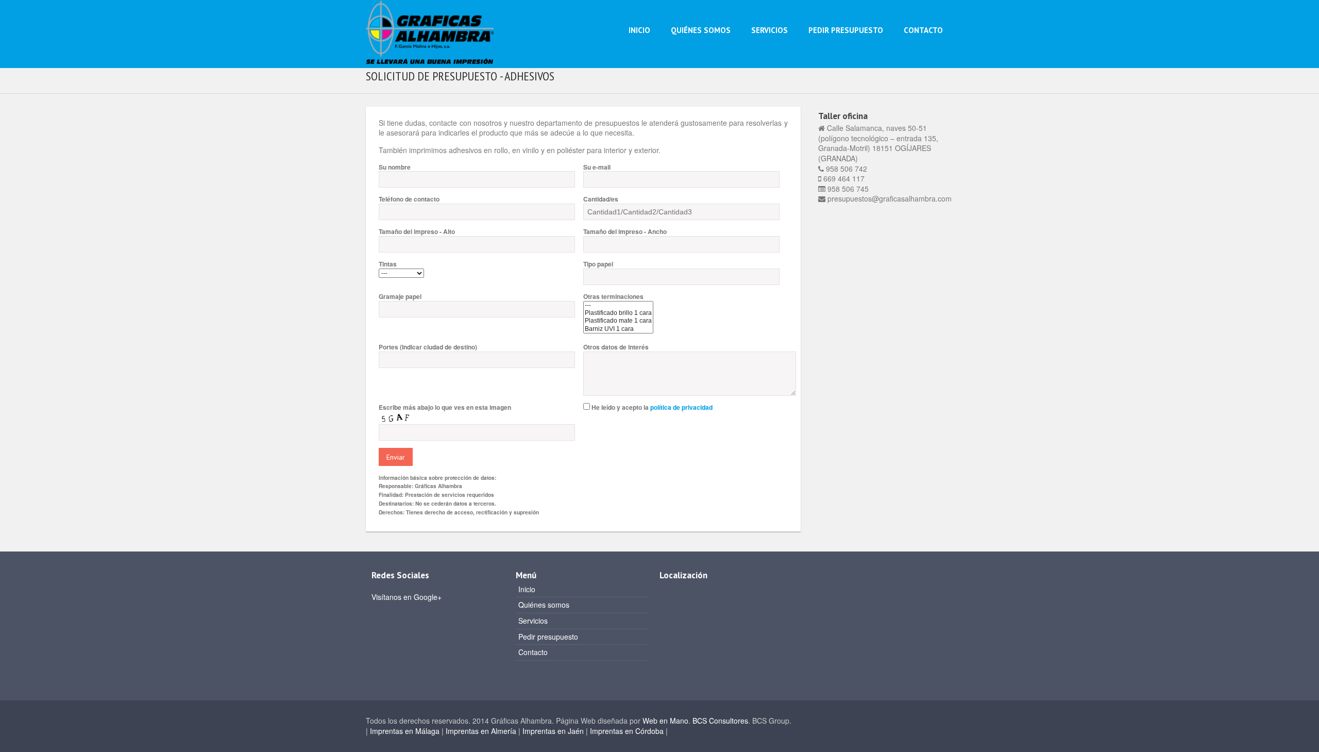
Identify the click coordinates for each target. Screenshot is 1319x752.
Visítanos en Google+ (406, 597)
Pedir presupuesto (845, 30)
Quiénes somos (701, 30)
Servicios (769, 30)
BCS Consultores (720, 720)
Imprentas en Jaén (553, 731)
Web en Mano (665, 720)
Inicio (639, 30)
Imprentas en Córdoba (627, 731)
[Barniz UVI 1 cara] (618, 329)
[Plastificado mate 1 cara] (618, 321)
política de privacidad (681, 407)
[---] (618, 305)
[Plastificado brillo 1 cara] (618, 313)
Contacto (923, 30)
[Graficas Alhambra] (430, 31)
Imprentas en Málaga (403, 731)
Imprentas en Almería (481, 731)
